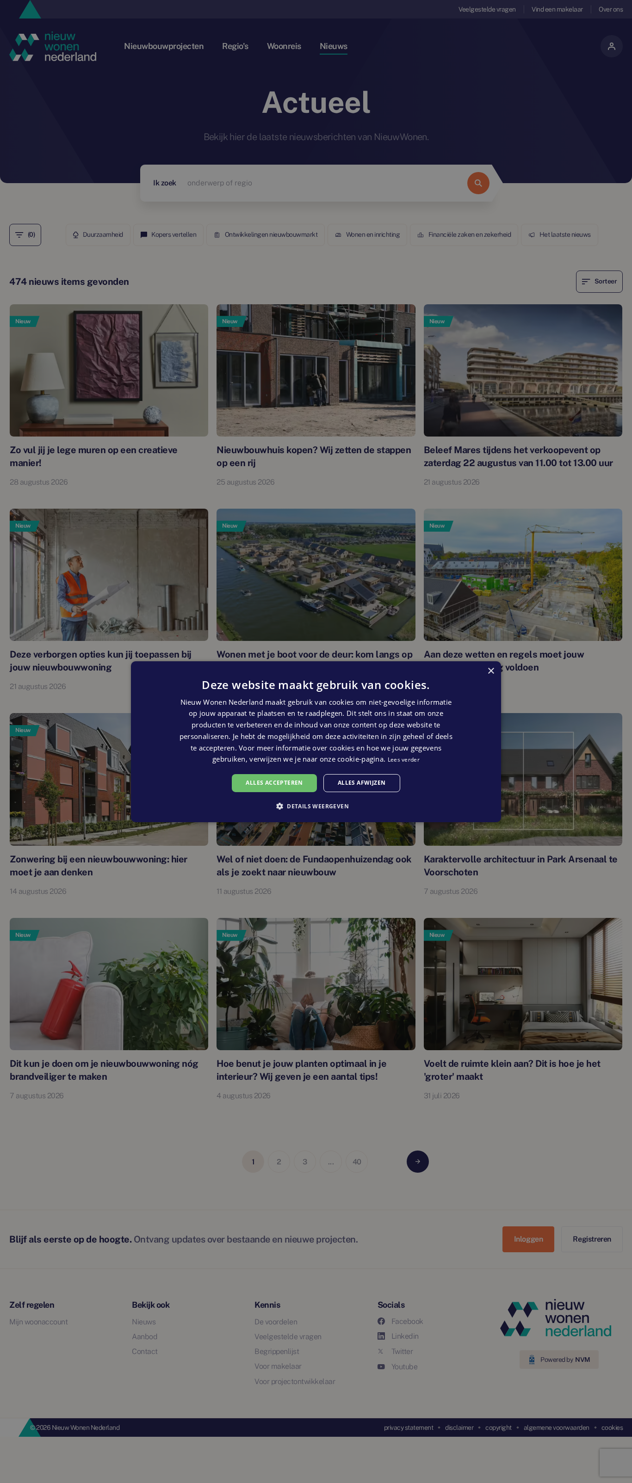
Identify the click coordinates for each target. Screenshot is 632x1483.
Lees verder (404, 759)
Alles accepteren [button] (274, 783)
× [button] (490, 670)
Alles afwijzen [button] (362, 783)
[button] (316, 806)
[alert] (316, 741)
